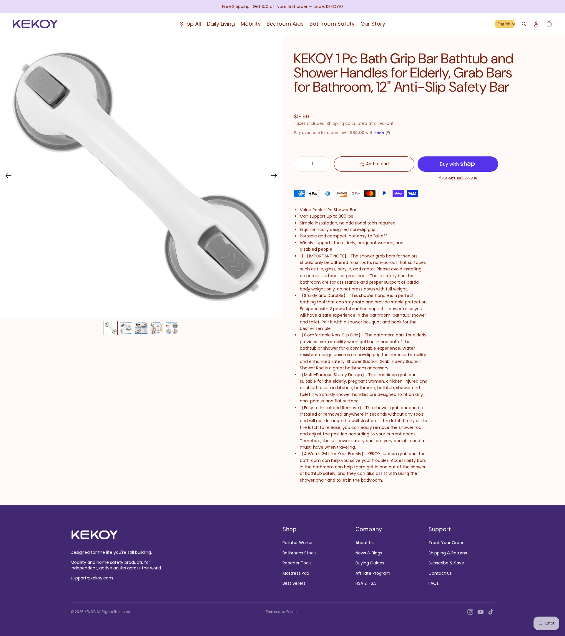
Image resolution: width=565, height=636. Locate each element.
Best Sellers (293, 583)
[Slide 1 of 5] (110, 327)
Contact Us (440, 573)
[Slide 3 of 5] (141, 327)
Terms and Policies (283, 611)
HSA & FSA (365, 583)
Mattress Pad (295, 573)
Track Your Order (445, 543)
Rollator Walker (297, 543)
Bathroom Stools (299, 553)
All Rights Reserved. (114, 611)
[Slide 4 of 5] (156, 327)
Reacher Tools (297, 563)
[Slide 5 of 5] (171, 327)
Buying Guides (369, 563)
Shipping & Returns (447, 553)
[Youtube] (480, 611)
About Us (364, 543)
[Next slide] (275, 176)
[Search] (523, 23)
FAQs (433, 583)
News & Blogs (368, 553)
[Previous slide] (6, 176)
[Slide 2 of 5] (125, 327)
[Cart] (549, 23)
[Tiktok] (490, 611)
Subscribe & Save (446, 563)
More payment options (457, 177)
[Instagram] (470, 611)
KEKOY (89, 611)
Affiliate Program (372, 573)
